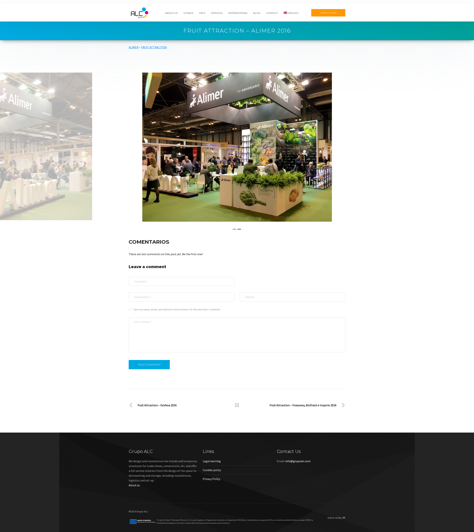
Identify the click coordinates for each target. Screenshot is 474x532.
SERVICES (217, 12)
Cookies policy (212, 470)
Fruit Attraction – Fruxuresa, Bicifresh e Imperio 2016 (303, 405)
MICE (202, 12)
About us (134, 485)
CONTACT (272, 12)
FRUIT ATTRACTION (154, 47)
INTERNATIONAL (238, 12)
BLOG (257, 12)
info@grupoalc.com (298, 461)
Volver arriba (335, 517)
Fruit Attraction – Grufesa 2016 (157, 405)
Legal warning (212, 461)
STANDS (188, 12)
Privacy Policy (211, 479)
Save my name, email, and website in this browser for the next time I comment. (177, 309)
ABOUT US (171, 12)
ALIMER (133, 47)
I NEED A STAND (328, 12)
